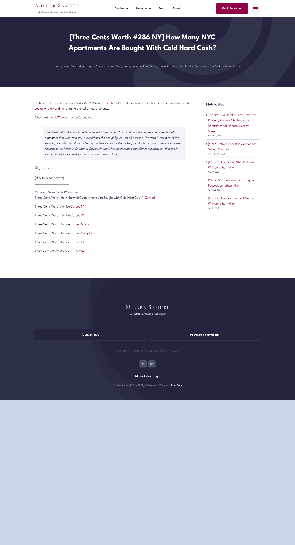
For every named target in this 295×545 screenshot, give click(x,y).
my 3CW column (59, 117)
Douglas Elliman (166, 66)
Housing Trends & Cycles (188, 66)
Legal (156, 376)
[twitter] (143, 363)
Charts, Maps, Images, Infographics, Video (92, 66)
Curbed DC (78, 215)
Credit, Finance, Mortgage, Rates (131, 66)
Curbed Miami (80, 224)
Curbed (153, 66)
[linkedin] (152, 363)
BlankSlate (176, 385)
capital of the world (47, 108)
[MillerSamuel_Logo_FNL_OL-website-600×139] (57, 5)
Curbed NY (108, 103)
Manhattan (208, 66)
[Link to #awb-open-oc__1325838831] (255, 8)
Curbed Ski (78, 251)
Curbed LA (77, 242)
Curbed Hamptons (83, 233)
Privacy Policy (143, 376)
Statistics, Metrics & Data (227, 66)
